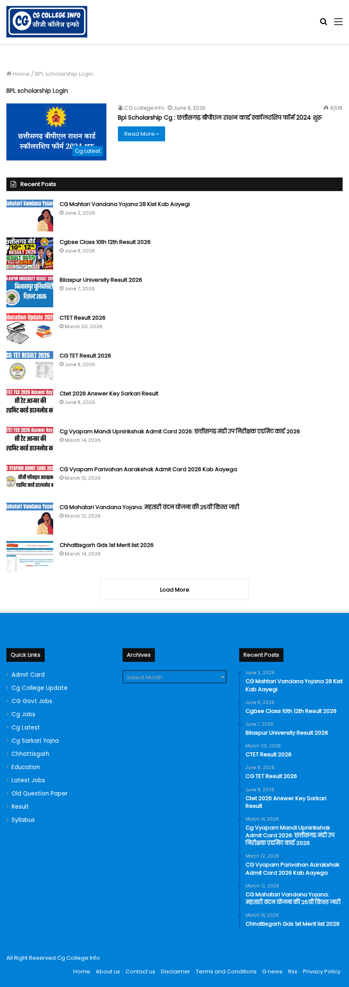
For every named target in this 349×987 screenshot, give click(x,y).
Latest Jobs (28, 780)
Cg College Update (39, 688)
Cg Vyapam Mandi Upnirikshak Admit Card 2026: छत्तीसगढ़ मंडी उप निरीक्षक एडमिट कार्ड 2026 (180, 431)
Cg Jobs (23, 714)
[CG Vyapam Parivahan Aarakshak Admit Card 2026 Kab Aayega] (29, 481)
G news (272, 971)
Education (25, 767)
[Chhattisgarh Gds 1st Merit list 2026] (29, 556)
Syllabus (23, 820)
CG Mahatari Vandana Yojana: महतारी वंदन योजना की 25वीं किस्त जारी (149, 507)
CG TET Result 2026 (85, 356)
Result (20, 807)
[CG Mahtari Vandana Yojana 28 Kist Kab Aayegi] (29, 216)
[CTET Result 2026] (29, 329)
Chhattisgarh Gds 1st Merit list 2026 (107, 545)
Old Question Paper (39, 794)
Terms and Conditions (226, 971)
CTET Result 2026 (83, 318)
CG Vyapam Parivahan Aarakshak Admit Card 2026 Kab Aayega (148, 469)
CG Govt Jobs (31, 701)
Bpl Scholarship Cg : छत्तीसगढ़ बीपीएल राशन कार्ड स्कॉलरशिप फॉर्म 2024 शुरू (220, 117)
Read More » (141, 134)
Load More (174, 590)
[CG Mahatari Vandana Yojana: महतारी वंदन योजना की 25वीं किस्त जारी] (29, 519)
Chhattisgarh (30, 754)
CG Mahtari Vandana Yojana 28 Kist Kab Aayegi (125, 204)
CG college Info (144, 108)
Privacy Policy (321, 971)
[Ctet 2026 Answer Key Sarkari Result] (29, 405)
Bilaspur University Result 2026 (101, 280)
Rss (293, 971)
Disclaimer (175, 971)
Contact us (140, 971)
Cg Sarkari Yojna (35, 741)
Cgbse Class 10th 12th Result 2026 (105, 242)
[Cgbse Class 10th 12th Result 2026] (29, 253)
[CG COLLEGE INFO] (46, 21)
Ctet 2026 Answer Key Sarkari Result (109, 393)
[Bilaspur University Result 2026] (29, 291)
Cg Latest (25, 728)
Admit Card (28, 675)
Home (20, 74)
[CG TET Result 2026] (29, 367)
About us (108, 971)
